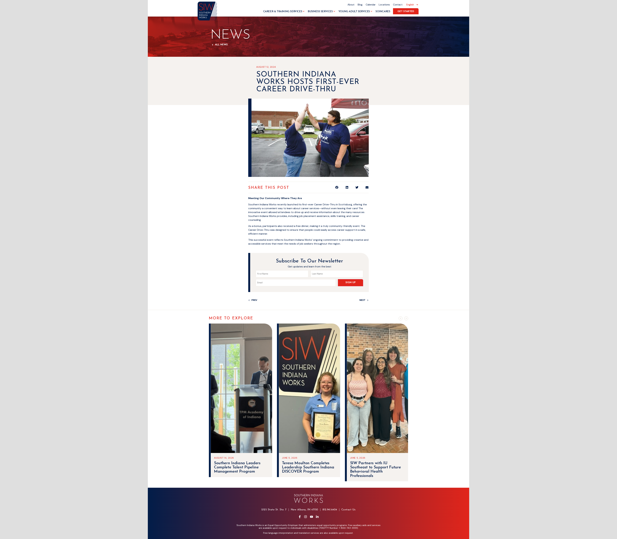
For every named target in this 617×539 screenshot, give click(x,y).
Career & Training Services (282, 11)
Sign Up (350, 282)
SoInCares (383, 11)
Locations (384, 4)
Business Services (320, 11)
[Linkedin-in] (317, 516)
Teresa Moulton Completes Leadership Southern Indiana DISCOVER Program (240, 467)
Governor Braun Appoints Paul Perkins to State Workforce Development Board (373, 469)
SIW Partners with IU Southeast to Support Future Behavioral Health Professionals (307, 469)
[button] (337, 187)
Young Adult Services (354, 11)
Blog (360, 4)
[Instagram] (305, 516)
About (351, 4)
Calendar (371, 4)
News (230, 35)
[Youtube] (311, 516)
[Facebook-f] (299, 516)
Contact (397, 4)
